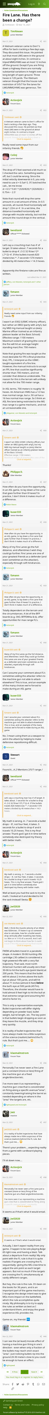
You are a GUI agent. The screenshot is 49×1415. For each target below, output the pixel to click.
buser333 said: (11, 649)
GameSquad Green (14, 1400)
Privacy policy (38, 1404)
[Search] (44, 4)
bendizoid (16, 230)
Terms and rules (22, 1404)
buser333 (15, 512)
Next (33, 1372)
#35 (44, 916)
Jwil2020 (15, 906)
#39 (44, 1229)
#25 (44, 302)
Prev (15, 1372)
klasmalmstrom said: (13, 1184)
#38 (44, 1177)
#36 (44, 1063)
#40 (44, 1336)
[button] (4, 4)
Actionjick (16, 100)
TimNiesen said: (11, 117)
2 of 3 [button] (24, 1372)
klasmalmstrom (19, 1053)
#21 (44, 41)
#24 (44, 240)
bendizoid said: (11, 793)
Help (5, 1407)
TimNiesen (10, 24)
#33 (44, 786)
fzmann (14, 291)
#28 (44, 522)
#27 (44, 482)
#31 (44, 705)
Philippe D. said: (11, 529)
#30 (44, 642)
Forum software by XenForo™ (24, 1412)
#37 (44, 1122)
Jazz (12, 1112)
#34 (44, 863)
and (16, 1105)
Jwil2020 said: (10, 1129)
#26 (44, 430)
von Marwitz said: (12, 923)
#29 (44, 585)
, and (21, 413)
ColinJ (13, 155)
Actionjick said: (11, 309)
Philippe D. (16, 471)
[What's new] (39, 4)
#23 (44, 165)
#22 (44, 110)
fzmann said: (10, 437)
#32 (44, 765)
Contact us (8, 1404)
